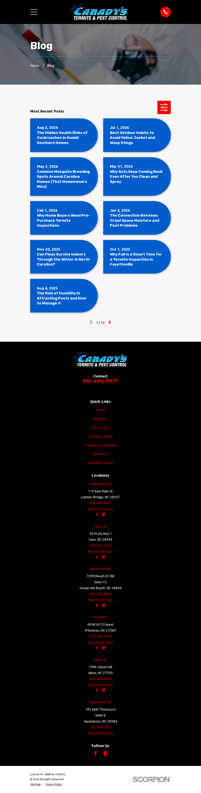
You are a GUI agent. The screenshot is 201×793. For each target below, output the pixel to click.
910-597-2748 (100, 545)
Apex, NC (100, 659)
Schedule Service (100, 462)
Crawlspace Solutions (100, 445)
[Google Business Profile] (105, 753)
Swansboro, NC (100, 702)
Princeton (100, 617)
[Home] (99, 12)
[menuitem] (35, 784)
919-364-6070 (100, 679)
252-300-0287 (100, 727)
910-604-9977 (100, 381)
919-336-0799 (100, 636)
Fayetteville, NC (100, 483)
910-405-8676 (100, 594)
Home (100, 410)
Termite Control (100, 436)
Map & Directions (100, 509)
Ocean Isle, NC (100, 568)
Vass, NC (100, 526)
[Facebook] (95, 753)
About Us (100, 418)
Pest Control (100, 427)
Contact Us (100, 454)
